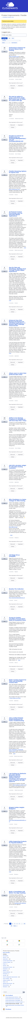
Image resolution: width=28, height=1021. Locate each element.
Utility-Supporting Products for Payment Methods (18, 842)
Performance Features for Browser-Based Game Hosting (17, 49)
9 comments (11, 400)
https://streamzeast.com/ (14, 189)
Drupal (4, 963)
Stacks (4, 981)
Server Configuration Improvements (10, 977)
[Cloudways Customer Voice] (9, 6)
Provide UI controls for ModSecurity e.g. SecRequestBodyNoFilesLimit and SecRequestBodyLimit (17, 138)
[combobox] (13, 992)
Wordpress (17, 537)
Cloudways (8, 1009)
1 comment (11, 600)
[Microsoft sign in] (19, 940)
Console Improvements (7, 960)
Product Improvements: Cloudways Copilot (14, 1002)
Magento (16, 571)
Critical (13, 88)
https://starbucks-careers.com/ (19, 784)
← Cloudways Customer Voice (7, 17)
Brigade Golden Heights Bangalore (16, 808)
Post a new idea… (7, 952)
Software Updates (6, 980)
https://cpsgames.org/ (14, 56)
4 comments (11, 790)
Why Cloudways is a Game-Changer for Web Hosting (17, 500)
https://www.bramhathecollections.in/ (17, 597)
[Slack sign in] (7, 944)
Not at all (13, 85)
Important (21, 85)
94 (24, 923)
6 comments (11, 250)
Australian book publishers (20, 903)
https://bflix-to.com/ (13, 527)
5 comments (11, 482)
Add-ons (16, 662)
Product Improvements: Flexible (12, 1003)
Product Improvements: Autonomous (13, 998)
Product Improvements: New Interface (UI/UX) (15, 1005)
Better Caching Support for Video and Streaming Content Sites (17, 681)
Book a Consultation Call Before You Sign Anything (17, 892)
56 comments (11, 448)
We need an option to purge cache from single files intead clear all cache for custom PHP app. (17, 98)
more (25, 247)
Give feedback (9, 995)
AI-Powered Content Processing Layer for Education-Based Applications (15, 214)
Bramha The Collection (16, 589)
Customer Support (18, 79)
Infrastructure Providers (7, 967)
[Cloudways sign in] (19, 944)
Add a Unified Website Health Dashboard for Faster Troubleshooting (16, 719)
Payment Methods (6, 972)
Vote (4, 51)
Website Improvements (19, 118)
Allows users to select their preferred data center (17, 373)
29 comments (11, 153)
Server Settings (18, 153)
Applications (17, 355)
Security (4, 975)
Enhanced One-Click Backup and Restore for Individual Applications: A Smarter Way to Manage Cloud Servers (17, 323)
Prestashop (5, 973)
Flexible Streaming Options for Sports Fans (17, 171)
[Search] (24, 992)
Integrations (5, 968)
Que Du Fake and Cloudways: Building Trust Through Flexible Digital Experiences (17, 269)
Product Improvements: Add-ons (12, 997)
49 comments (11, 79)
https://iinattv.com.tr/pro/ (15, 698)
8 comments (11, 194)
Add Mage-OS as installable (14, 555)
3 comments (11, 571)
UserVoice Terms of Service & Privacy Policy (14, 1017)
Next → (15, 925)
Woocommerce (6, 985)
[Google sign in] (7, 940)
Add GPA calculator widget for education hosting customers (17, 467)
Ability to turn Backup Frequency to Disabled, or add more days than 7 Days (17, 419)
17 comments (11, 118)
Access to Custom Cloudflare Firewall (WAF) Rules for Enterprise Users (17, 619)
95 (11, 925)
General (16, 194)
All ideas (5, 954)
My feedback (14, 42)
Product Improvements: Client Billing (13, 1000)
